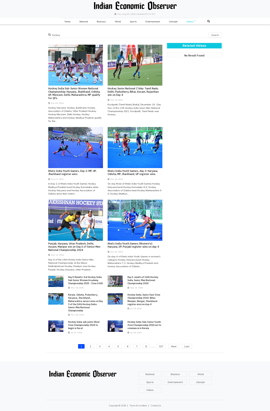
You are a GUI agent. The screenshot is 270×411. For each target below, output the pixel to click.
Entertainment (175, 382)
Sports (150, 382)
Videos (150, 390)
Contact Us (156, 405)
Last (187, 346)
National (149, 374)
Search (215, 35)
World (200, 374)
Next (174, 346)
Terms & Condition (138, 405)
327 (161, 346)
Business (175, 374)
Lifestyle (200, 382)
